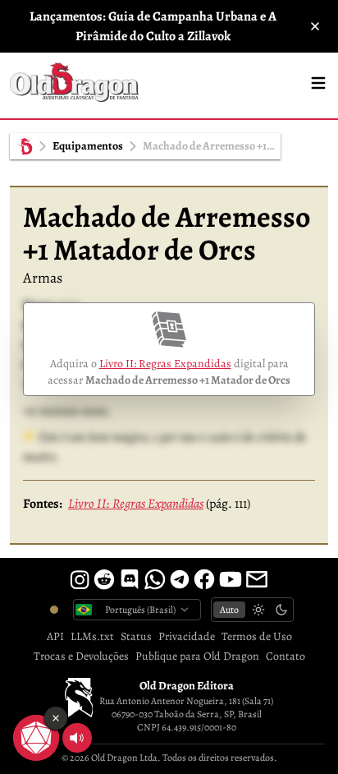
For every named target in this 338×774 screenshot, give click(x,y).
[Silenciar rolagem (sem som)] (77, 738)
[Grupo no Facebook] (204, 579)
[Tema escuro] (281, 610)
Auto (229, 609)
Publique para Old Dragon (197, 656)
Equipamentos (88, 146)
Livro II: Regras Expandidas (165, 363)
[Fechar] (315, 26)
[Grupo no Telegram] (180, 579)
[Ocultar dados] (55, 718)
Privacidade (186, 636)
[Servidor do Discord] (129, 579)
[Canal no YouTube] (230, 579)
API (55, 636)
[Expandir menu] (318, 83)
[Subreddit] (104, 579)
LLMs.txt (92, 636)
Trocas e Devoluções (81, 656)
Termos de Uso (257, 636)
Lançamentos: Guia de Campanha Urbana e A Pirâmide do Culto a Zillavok (153, 26)
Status (136, 636)
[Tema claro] (258, 610)
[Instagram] (79, 579)
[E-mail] (256, 579)
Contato (285, 656)
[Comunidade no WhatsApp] (155, 579)
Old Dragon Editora (186, 685)
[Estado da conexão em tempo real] (54, 609)
